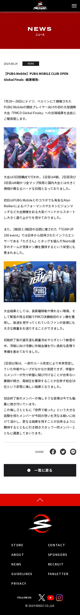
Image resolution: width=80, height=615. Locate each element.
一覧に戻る (43, 470)
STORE (17, 545)
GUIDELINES (21, 573)
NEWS (16, 564)
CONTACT (56, 545)
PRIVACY (18, 583)
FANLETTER (58, 573)
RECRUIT (56, 564)
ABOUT (17, 554)
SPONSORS (57, 554)
